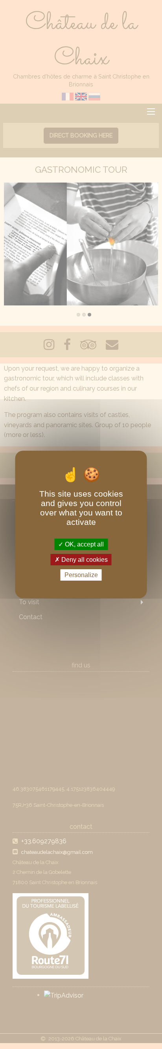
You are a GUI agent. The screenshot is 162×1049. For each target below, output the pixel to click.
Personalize (81, 575)
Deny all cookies (84, 559)
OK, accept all (83, 544)
